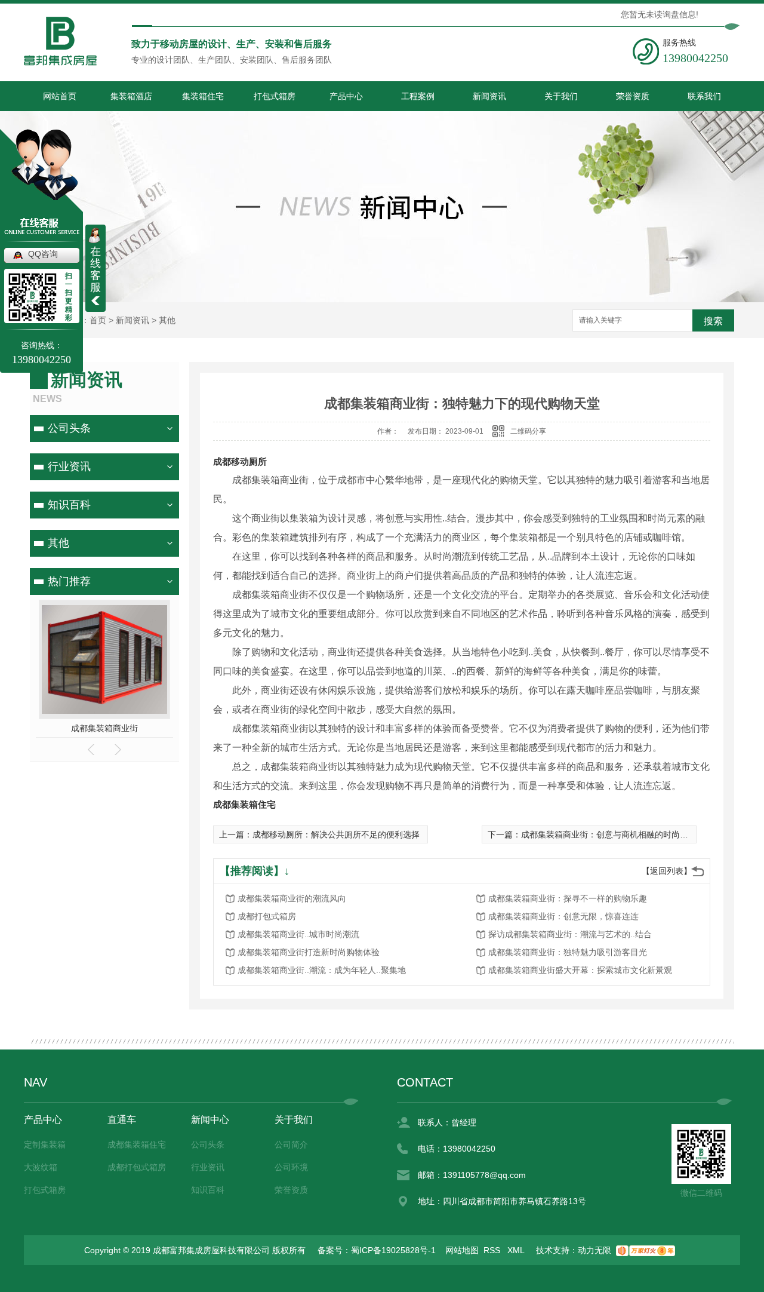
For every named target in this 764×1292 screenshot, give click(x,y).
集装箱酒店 (131, 96)
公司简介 (291, 1144)
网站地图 (462, 1250)
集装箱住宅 (203, 96)
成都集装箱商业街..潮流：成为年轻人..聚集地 (322, 970)
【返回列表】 (667, 871)
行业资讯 (69, 466)
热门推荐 (69, 581)
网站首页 (59, 96)
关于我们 (561, 96)
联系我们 (704, 96)
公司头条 (69, 428)
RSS (493, 1250)
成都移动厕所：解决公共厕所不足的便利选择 (336, 834)
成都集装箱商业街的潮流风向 (292, 898)
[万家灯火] (645, 1250)
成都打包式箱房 (267, 916)
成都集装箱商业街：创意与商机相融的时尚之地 (609, 834)
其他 (167, 320)
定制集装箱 (45, 1144)
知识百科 (69, 505)
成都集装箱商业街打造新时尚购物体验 (309, 952)
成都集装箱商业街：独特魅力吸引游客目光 (567, 952)
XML (516, 1250)
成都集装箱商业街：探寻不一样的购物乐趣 (567, 898)
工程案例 (418, 96)
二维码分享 (528, 431)
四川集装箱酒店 (105, 728)
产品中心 (346, 96)
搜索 (713, 321)
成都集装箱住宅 (244, 804)
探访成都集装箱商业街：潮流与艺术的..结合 (570, 934)
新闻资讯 (489, 96)
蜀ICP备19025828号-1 (393, 1250)
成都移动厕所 (240, 461)
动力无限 (594, 1250)
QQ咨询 (43, 254)
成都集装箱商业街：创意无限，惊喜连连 (563, 916)
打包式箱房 (274, 96)
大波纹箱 (40, 1167)
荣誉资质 (632, 96)
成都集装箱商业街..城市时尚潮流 (298, 934)
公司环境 (291, 1167)
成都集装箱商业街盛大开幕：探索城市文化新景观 (580, 970)
